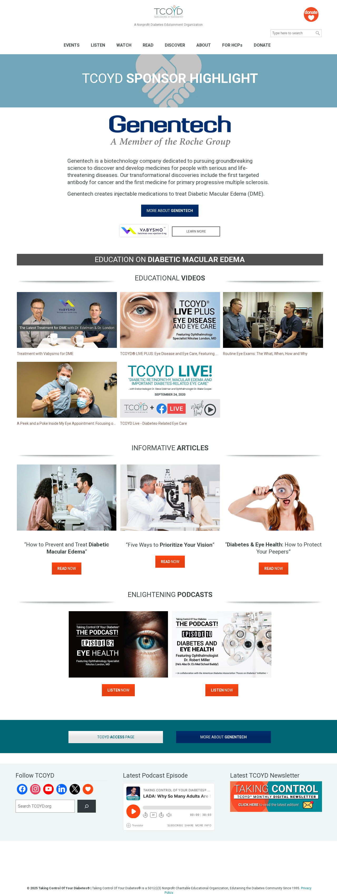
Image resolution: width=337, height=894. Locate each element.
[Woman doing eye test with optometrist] (170, 498)
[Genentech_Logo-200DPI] (169, 131)
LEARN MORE (196, 231)
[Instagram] (35, 789)
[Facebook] (22, 789)
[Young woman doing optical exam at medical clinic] (66, 498)
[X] (74, 789)
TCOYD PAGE (116, 737)
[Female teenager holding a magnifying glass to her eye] (273, 498)
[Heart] (88, 789)
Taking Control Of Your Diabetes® (168, 11)
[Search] (86, 806)
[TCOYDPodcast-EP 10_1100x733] (221, 644)
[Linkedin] (61, 789)
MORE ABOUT (170, 211)
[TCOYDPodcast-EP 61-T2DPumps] (118, 644)
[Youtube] (48, 789)
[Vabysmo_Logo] (144, 231)
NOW (66, 568)
